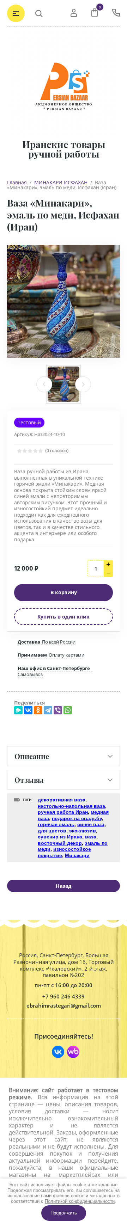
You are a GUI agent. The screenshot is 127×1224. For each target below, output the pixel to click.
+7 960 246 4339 (63, 996)
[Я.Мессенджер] (18, 710)
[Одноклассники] (38, 710)
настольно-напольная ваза (71, 806)
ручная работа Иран (63, 812)
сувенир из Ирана (60, 836)
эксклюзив (82, 831)
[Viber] (58, 710)
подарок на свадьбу (77, 818)
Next (83, 384)
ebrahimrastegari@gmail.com (63, 1005)
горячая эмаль (56, 824)
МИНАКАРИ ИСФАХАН (60, 182)
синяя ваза (90, 824)
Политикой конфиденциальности (80, 1201)
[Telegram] (48, 710)
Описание (31, 756)
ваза (90, 836)
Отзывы (29, 780)
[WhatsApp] (68, 710)
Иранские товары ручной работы (63, 149)
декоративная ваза (61, 799)
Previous (44, 384)
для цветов (52, 831)
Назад (63, 885)
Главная (17, 182)
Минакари (77, 855)
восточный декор (60, 843)
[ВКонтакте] (28, 710)
